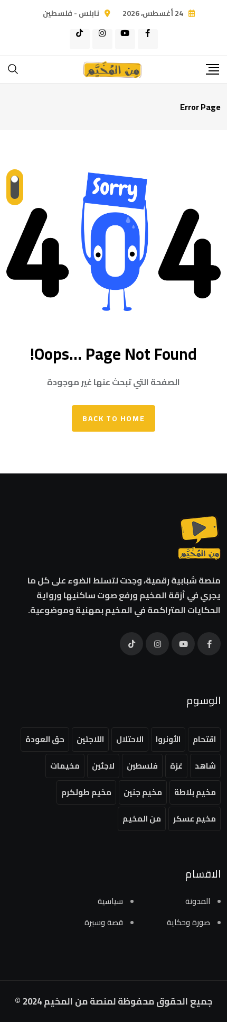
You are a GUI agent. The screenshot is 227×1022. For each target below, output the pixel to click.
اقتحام (204, 739)
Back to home (113, 418)
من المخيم (141, 818)
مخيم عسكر (194, 818)
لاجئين (103, 765)
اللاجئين (90, 739)
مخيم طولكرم (86, 792)
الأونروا (168, 739)
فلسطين (142, 765)
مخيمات (65, 765)
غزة (176, 765)
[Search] (13, 68)
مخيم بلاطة (195, 792)
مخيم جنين (143, 792)
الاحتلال (130, 739)
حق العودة (44, 739)
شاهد (205, 765)
